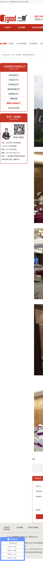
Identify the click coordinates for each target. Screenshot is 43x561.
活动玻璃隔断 (21, 43)
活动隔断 (21, 27)
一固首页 (7, 27)
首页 (12, 55)
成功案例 (18, 55)
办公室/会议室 (13, 108)
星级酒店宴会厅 (14, 89)
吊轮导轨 (7, 35)
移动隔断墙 (33, 43)
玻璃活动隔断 (33, 527)
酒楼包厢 (13, 99)
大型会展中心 (13, 75)
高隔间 (11, 43)
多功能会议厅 (13, 84)
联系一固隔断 (14, 117)
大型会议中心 (13, 80)
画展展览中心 (13, 94)
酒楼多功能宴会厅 (28, 55)
